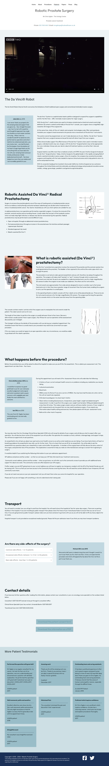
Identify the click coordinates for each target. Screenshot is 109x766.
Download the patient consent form (54, 621)
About (40, 4)
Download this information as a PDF (54, 629)
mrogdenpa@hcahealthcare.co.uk (64, 25)
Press (70, 4)
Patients (56, 4)
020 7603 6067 (43, 25)
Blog (75, 4)
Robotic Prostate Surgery (54, 10)
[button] (29, 550)
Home (34, 4)
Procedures (48, 4)
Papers (64, 4)
